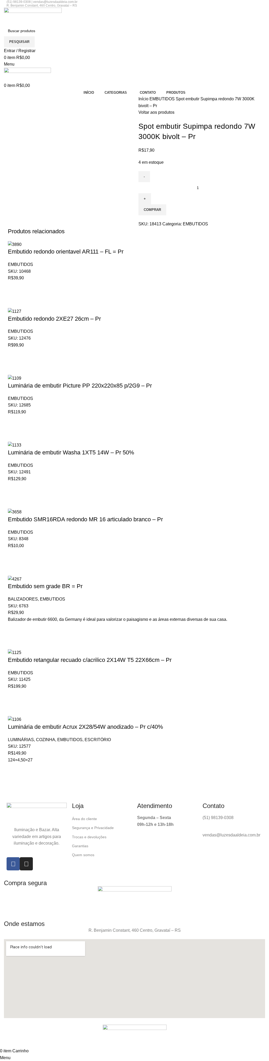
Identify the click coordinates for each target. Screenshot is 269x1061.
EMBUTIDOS (162, 99)
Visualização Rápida (14, 301)
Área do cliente (84, 819)
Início (143, 99)
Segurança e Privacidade (93, 828)
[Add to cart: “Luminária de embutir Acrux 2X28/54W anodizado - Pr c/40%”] (14, 769)
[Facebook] (13, 863)
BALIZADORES (23, 599)
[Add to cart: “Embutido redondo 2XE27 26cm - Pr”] (14, 354)
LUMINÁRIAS (21, 739)
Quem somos (83, 855)
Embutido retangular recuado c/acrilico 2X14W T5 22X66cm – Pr (90, 660)
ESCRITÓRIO (98, 739)
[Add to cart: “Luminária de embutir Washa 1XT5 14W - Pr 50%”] (14, 488)
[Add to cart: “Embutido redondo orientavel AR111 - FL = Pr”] (14, 288)
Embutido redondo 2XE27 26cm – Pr (54, 318)
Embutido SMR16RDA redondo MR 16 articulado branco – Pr (85, 519)
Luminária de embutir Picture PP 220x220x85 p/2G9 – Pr (80, 385)
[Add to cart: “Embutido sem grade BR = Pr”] (14, 629)
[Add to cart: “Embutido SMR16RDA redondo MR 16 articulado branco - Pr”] (14, 555)
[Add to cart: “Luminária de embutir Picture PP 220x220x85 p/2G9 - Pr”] (14, 421)
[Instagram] (26, 863)
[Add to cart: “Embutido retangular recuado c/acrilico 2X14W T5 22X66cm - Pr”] (14, 696)
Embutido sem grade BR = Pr (45, 586)
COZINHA (45, 739)
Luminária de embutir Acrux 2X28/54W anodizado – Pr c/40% (85, 726)
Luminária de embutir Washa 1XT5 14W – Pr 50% (71, 452)
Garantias (80, 846)
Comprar (152, 210)
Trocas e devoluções (89, 837)
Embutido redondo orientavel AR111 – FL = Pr (65, 251)
